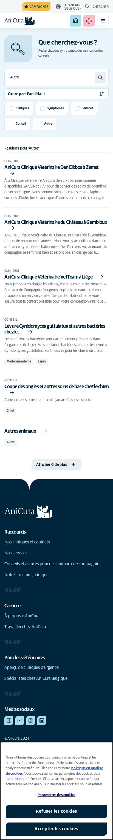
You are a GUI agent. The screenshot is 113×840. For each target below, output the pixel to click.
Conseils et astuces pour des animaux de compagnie (51, 564)
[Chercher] (100, 77)
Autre (11, 442)
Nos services (15, 553)
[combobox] (49, 77)
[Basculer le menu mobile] (103, 21)
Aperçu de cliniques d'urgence (31, 667)
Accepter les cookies (56, 829)
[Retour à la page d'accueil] (19, 20)
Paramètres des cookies (56, 795)
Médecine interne (19, 361)
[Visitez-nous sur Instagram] (30, 720)
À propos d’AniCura (21, 616)
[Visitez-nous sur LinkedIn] (41, 720)
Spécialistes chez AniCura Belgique (35, 678)
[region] (56, 791)
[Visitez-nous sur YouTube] (19, 720)
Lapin (42, 361)
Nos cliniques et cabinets (27, 542)
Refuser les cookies (56, 811)
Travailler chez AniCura (25, 627)
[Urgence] (89, 21)
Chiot (10, 410)
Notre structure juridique (26, 575)
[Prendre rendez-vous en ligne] (75, 21)
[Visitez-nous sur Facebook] (8, 720)
